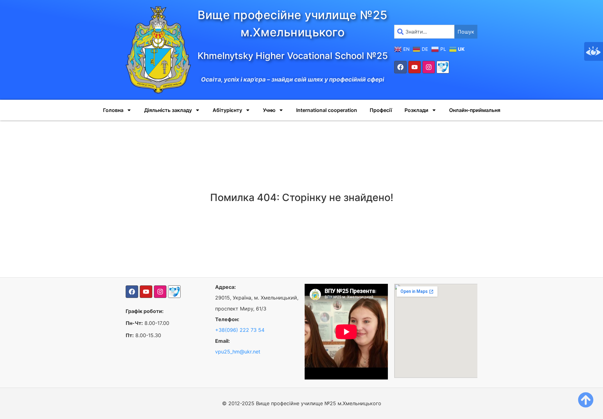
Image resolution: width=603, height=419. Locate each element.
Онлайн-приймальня (474, 110)
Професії (381, 110)
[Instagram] (428, 67)
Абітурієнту (227, 110)
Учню (269, 110)
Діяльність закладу (168, 110)
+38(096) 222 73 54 (239, 330)
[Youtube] (414, 67)
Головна (113, 110)
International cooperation (326, 110)
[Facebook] (400, 67)
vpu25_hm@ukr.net (237, 351)
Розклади (416, 110)
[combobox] (424, 32)
